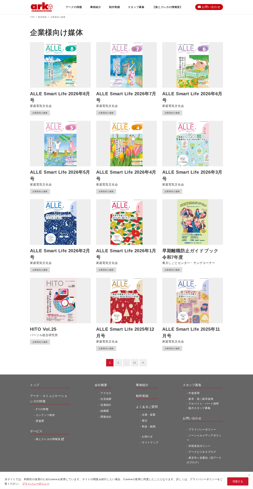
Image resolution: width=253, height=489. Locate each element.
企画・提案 (149, 414)
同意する (238, 481)
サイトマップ (150, 442)
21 (135, 362)
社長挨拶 (106, 398)
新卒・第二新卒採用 (201, 398)
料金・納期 (149, 426)
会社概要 (101, 385)
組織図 (105, 410)
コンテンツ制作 (45, 415)
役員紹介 (106, 404)
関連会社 (106, 416)
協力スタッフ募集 (199, 408)
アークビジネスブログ (202, 451)
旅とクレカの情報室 (48, 439)
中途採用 (194, 393)
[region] (126, 480)
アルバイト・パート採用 (204, 403)
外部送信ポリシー (199, 445)
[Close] (249, 475)
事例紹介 (142, 385)
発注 (144, 420)
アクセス (106, 393)
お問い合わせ (210, 7)
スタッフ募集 (192, 385)
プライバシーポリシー (36, 483)
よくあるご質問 (147, 406)
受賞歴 (40, 420)
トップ (34, 385)
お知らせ (147, 436)
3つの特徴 (42, 409)
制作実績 (142, 395)
